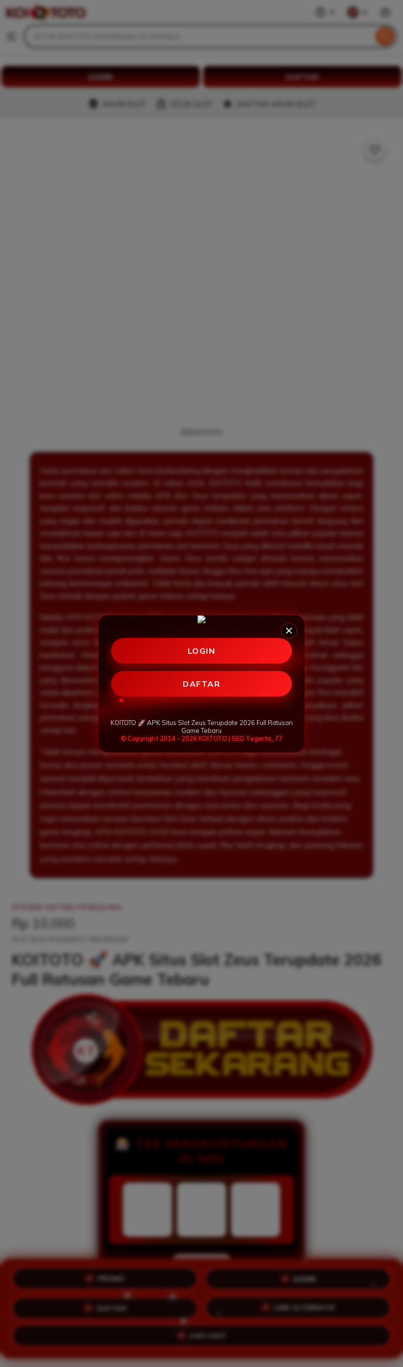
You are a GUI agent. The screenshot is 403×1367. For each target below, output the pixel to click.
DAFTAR (201, 684)
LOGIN (202, 651)
